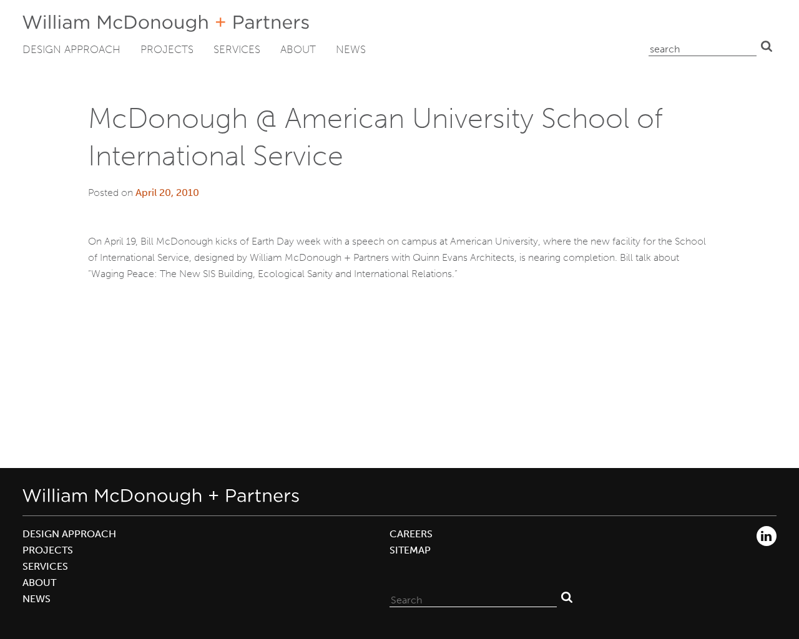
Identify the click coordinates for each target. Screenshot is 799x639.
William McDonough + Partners (165, 23)
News (351, 49)
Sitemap (410, 550)
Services (236, 49)
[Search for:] (473, 597)
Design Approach (71, 49)
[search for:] (703, 46)
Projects (167, 49)
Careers (411, 534)
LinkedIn (767, 536)
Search (767, 46)
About (298, 49)
